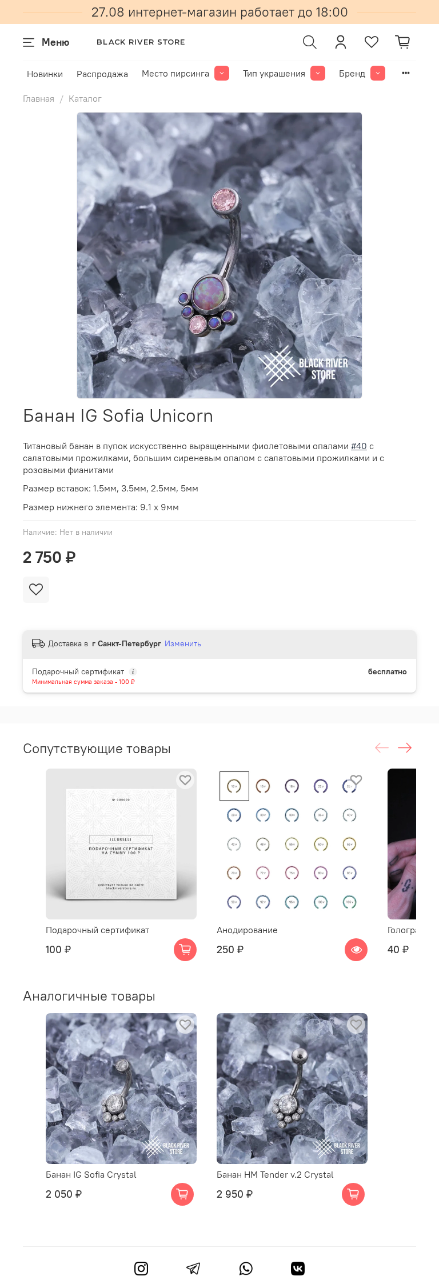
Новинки (45, 73)
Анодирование (247, 929)
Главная (38, 98)
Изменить (183, 643)
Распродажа (102, 73)
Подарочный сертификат (97, 929)
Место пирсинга (175, 73)
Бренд (352, 73)
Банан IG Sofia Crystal (91, 1174)
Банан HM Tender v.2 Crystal (275, 1174)
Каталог (85, 98)
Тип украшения (274, 73)
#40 (359, 445)
